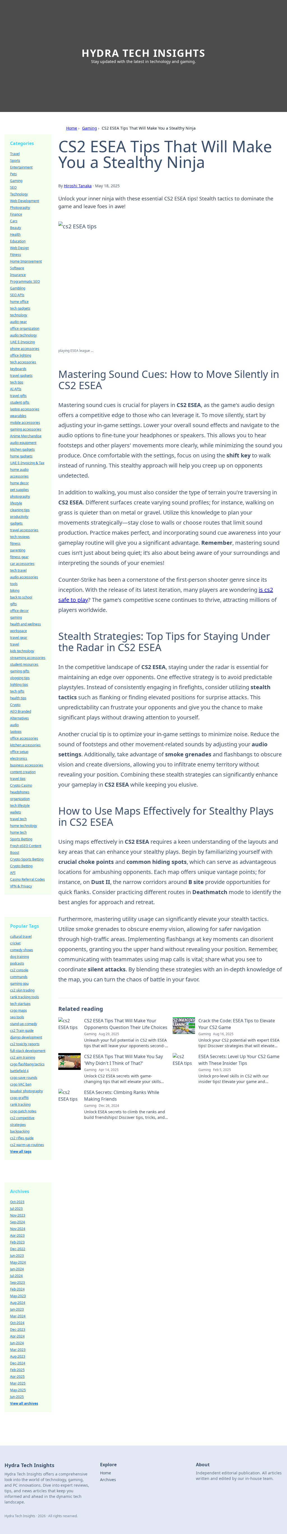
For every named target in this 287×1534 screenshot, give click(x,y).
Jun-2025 (17, 1396)
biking (14, 590)
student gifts (19, 402)
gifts (13, 604)
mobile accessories (25, 422)
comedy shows (21, 950)
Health (15, 234)
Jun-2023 (17, 1255)
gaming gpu (19, 983)
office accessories (24, 738)
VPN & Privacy (21, 886)
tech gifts (17, 691)
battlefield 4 (19, 1070)
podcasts (17, 963)
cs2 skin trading (22, 990)
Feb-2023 (17, 1242)
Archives (108, 1479)
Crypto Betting (21, 866)
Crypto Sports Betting (26, 859)
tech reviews (20, 536)
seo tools (17, 1017)
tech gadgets (20, 308)
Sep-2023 (17, 1282)
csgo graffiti (19, 1097)
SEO (13, 187)
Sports (15, 160)
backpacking (19, 1131)
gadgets (16, 523)
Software (17, 268)
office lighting (20, 355)
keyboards (18, 368)
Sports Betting (21, 839)
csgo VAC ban (20, 1084)
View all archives (24, 1403)
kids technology (22, 651)
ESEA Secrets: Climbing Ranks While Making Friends (121, 1095)
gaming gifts (19, 671)
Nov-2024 (17, 1228)
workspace (18, 630)
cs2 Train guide (22, 1030)
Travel (15, 153)
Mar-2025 (18, 1383)
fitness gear (19, 557)
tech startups (20, 1003)
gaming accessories (25, 429)
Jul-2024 (16, 1275)
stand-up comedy (23, 1023)
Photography (20, 207)
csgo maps (18, 1010)
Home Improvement (26, 261)
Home (71, 128)
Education (18, 241)
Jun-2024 (17, 1343)
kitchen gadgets (22, 449)
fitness (15, 543)
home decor (19, 483)
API (12, 872)
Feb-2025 (17, 1369)
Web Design (19, 247)
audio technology (23, 335)
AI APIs (15, 389)
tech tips (16, 382)
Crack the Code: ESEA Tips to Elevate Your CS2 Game (236, 1024)
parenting (17, 550)
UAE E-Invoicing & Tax (27, 462)
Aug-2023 (17, 1356)
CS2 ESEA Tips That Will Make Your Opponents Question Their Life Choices (125, 1024)
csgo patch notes (23, 1111)
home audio (19, 469)
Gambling (17, 288)
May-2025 (18, 1390)
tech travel (18, 570)
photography (20, 496)
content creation (23, 772)
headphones (19, 792)
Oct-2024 (17, 1322)
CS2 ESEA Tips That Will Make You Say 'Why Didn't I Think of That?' (123, 1059)
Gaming (89, 128)
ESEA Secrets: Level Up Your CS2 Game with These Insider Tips (238, 1059)
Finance (16, 214)
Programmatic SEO (25, 281)
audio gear (18, 321)
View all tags (20, 1151)
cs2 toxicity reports (25, 1044)
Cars (13, 221)
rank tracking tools (24, 997)
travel (14, 644)
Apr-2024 (17, 1336)
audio (14, 724)
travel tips (18, 778)
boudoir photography (26, 1091)
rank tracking (20, 1104)
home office (19, 301)
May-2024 (18, 1262)
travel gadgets (21, 375)
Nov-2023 (17, 1215)
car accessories (22, 563)
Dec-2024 (17, 1363)
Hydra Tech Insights (143, 53)
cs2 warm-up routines (27, 1144)
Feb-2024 (17, 1289)
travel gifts (18, 395)
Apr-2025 (17, 1376)
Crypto (15, 704)
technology (18, 315)
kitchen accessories (25, 745)
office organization (24, 328)
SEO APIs (17, 295)
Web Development (24, 200)
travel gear (18, 637)
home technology (23, 825)
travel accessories (24, 530)
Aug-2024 (17, 1302)
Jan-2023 (17, 1309)
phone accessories (24, 348)
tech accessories (23, 362)
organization (20, 798)
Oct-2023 (17, 1201)
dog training (19, 956)
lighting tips (19, 684)
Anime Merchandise (25, 436)
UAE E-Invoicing (22, 342)
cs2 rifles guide (22, 1138)
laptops (16, 731)
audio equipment (23, 442)
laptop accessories (24, 409)
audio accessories (24, 577)
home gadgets (21, 456)
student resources (24, 664)
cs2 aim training (22, 1057)
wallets (15, 812)
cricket (15, 943)
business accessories (26, 765)
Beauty (15, 227)
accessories (19, 476)
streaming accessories (27, 657)
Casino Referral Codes (27, 879)
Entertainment (21, 167)
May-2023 (18, 1296)
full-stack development (27, 1050)
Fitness (15, 254)
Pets (13, 174)
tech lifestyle (20, 805)
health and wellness (25, 624)
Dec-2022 (17, 1249)
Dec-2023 (17, 1329)
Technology (19, 194)
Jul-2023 (16, 1208)
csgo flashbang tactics (27, 1064)
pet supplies (19, 489)
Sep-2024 (17, 1222)
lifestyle (16, 503)
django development (26, 1037)
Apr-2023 (17, 1235)
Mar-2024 (18, 1316)
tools (14, 583)
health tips (18, 698)
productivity (19, 516)
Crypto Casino (21, 785)
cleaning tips (20, 510)
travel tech (18, 819)
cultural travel (21, 936)
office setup (19, 751)
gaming (16, 617)
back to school (21, 597)
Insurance (18, 274)
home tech (18, 832)
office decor (19, 610)
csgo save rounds (23, 1077)
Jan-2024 (17, 1269)
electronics (18, 758)
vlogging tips (20, 677)
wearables (18, 415)
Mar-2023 (18, 1349)
